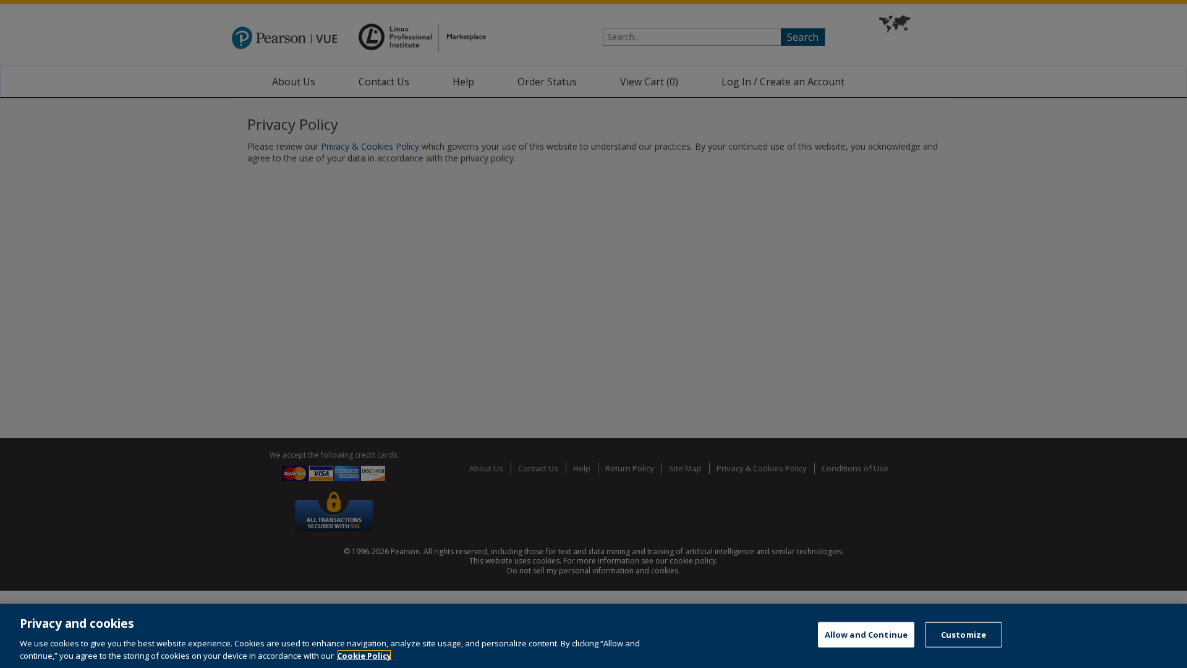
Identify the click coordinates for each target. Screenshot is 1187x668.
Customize (963, 634)
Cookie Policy (364, 655)
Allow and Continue (866, 634)
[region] (593, 636)
